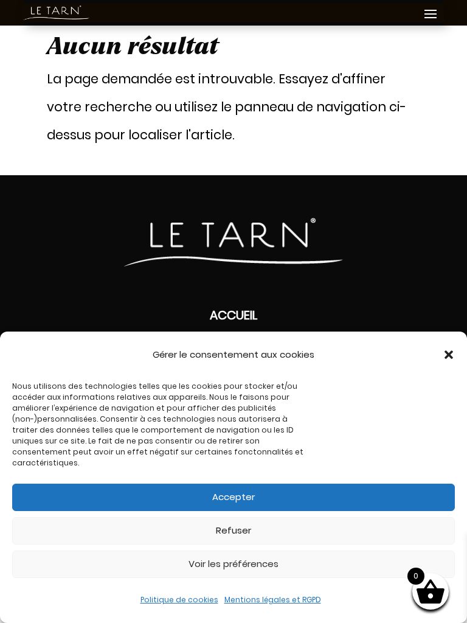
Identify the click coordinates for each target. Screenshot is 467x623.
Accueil (233, 315)
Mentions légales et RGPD (272, 599)
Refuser (233, 530)
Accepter (233, 496)
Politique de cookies (179, 599)
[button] (449, 355)
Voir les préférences (233, 563)
